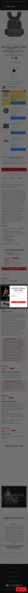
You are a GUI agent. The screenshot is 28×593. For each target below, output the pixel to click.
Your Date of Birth (13, 295)
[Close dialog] (26, 286)
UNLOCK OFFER (18, 302)
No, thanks (18, 305)
